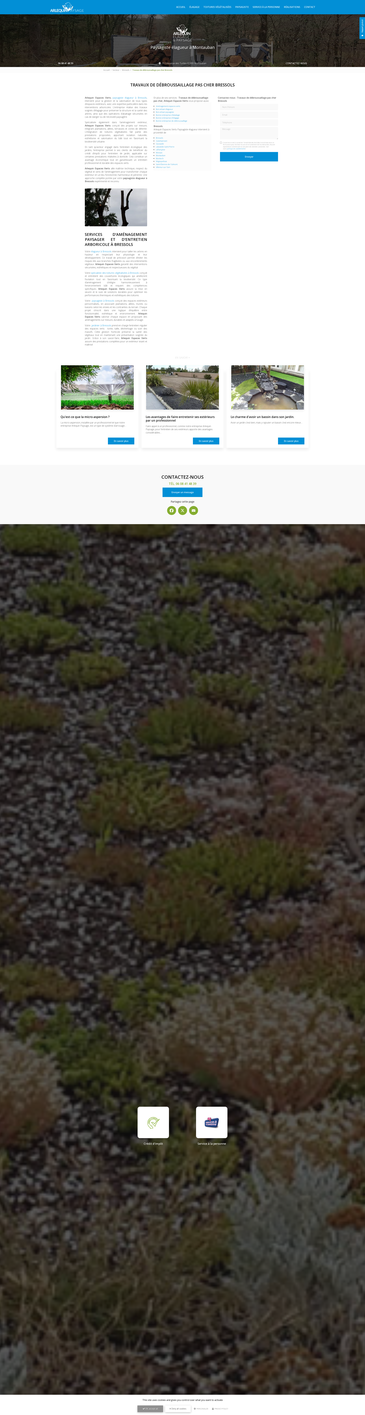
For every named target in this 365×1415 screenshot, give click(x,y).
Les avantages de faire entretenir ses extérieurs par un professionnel (180, 418)
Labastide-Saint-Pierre (165, 146)
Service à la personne (266, 7)
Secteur (115, 70)
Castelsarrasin (161, 141)
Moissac (159, 152)
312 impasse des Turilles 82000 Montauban (184, 63)
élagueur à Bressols (101, 251)
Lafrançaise (160, 149)
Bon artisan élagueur (164, 109)
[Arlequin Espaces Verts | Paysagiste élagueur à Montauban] (67, 7)
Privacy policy (221, 1408)
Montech (160, 158)
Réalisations (292, 7)
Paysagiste (242, 7)
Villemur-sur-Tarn (163, 167)
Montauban (160, 155)
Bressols (125, 70)
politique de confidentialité (236, 149)
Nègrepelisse (161, 161)
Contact (309, 7)
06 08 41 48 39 (65, 63)
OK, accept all (151, 1408)
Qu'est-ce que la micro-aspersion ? (85, 417)
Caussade (160, 143)
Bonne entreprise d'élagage (167, 118)
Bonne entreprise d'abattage (168, 115)
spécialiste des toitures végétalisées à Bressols (115, 272)
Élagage (194, 7)
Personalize (202, 1408)
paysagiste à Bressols (103, 300)
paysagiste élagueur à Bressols (130, 97)
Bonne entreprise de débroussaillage (171, 121)
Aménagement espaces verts (168, 106)
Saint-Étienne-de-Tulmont (167, 164)
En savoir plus (121, 441)
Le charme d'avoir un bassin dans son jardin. (262, 417)
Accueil (180, 7)
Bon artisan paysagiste (165, 112)
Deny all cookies (178, 1408)
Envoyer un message (182, 492)
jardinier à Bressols (101, 325)
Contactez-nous (296, 63)
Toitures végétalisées (217, 7)
